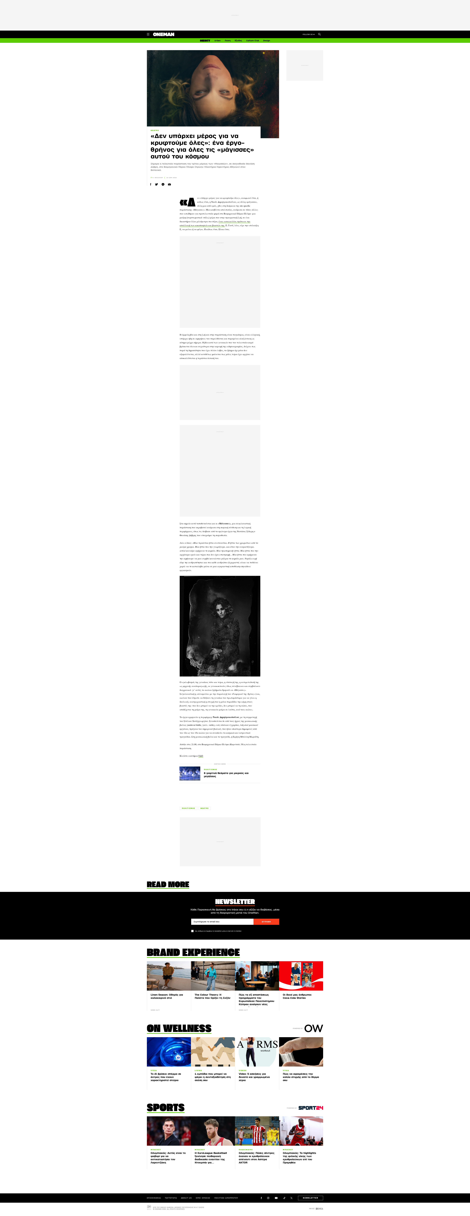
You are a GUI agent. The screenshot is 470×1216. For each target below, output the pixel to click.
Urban (217, 41)
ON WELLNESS (179, 1029)
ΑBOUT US (186, 1198)
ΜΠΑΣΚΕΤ (156, 1150)
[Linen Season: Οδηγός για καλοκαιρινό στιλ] (169, 976)
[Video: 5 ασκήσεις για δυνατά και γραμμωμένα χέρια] (257, 1052)
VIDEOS (243, 1070)
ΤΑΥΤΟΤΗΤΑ (171, 1198)
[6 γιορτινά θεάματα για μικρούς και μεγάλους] (189, 773)
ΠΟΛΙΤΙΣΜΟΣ (210, 769)
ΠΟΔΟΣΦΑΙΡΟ (246, 1150)
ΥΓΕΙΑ (154, 1070)
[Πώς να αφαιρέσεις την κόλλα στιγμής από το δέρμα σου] (301, 1052)
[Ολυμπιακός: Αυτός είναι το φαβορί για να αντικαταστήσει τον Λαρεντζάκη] (169, 1131)
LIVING (198, 1070)
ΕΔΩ (201, 755)
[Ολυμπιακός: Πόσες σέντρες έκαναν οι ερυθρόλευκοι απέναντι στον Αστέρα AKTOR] (257, 1131)
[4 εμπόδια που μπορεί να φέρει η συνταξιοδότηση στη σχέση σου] (213, 1052)
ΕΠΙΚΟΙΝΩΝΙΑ (154, 1198)
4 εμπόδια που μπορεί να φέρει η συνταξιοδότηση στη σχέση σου (213, 1077)
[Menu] (148, 34)
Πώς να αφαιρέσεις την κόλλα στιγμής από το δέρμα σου (301, 1077)
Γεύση (228, 41)
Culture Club (252, 41)
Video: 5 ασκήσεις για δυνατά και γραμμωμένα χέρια (254, 1077)
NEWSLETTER (310, 1198)
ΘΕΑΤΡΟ (155, 130)
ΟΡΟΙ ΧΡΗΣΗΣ (203, 1198)
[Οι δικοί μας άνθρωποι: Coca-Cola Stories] (301, 976)
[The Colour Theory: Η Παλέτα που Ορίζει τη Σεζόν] (213, 976)
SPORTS (166, 1108)
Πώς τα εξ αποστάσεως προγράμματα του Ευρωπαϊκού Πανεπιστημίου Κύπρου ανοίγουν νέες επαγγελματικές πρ (256, 1001)
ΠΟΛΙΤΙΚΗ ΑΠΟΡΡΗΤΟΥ (226, 1198)
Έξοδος (238, 41)
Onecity (205, 41)
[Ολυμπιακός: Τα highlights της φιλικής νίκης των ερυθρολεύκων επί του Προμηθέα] (301, 1131)
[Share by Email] (169, 184)
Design (266, 41)
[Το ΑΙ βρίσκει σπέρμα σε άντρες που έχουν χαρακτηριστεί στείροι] (169, 1052)
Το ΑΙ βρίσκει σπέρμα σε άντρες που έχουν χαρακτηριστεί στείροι (166, 1077)
